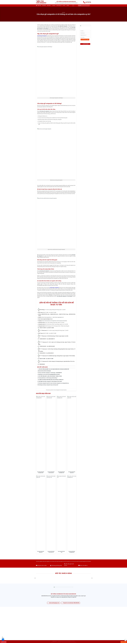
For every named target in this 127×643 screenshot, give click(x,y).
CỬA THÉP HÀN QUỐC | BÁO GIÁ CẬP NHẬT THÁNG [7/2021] (50, 376)
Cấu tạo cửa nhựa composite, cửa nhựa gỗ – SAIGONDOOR (50, 372)
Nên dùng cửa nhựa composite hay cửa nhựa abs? (48, 384)
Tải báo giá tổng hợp (56, 565)
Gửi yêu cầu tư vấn (42, 565)
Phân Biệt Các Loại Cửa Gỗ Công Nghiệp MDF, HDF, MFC (49, 374)
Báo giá (54, 5)
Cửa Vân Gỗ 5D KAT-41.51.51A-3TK (51, 472)
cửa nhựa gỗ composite (44, 111)
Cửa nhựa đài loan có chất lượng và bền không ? (47, 377)
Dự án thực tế (58, 5)
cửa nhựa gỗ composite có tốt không (64, 296)
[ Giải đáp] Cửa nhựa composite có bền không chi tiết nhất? (50, 381)
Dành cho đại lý (83, 565)
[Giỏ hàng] (73, 5)
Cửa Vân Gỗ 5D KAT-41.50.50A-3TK (61, 472)
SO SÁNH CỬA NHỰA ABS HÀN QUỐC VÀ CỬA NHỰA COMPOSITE (50, 379)
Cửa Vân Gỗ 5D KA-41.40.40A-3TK (72, 552)
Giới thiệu (44, 5)
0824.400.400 (3, 641)
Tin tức (64, 5)
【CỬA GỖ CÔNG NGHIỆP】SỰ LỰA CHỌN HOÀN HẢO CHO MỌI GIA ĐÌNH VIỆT (53, 369)
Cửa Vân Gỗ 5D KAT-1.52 (61, 552)
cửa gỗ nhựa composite (54, 287)
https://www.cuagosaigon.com (58, 317)
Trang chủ (39, 5)
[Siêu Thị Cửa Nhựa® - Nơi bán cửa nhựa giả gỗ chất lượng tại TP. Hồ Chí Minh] (42, 2)
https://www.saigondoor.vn (47, 317)
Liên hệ (68, 5)
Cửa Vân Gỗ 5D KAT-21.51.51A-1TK (51, 552)
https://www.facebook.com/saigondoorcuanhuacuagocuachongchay (54, 320)
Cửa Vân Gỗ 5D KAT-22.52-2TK (71, 472)
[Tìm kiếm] (89, 5)
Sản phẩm (48, 5)
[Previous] (35, 578)
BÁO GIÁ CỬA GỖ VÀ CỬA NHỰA (44, 370)
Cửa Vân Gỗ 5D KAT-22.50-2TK (40, 552)
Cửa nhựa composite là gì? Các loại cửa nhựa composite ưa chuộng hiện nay (53, 383)
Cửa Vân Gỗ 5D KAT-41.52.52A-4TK (40, 472)
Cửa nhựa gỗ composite (62, 389)
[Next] (92, 578)
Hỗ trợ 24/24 (124, 641)
